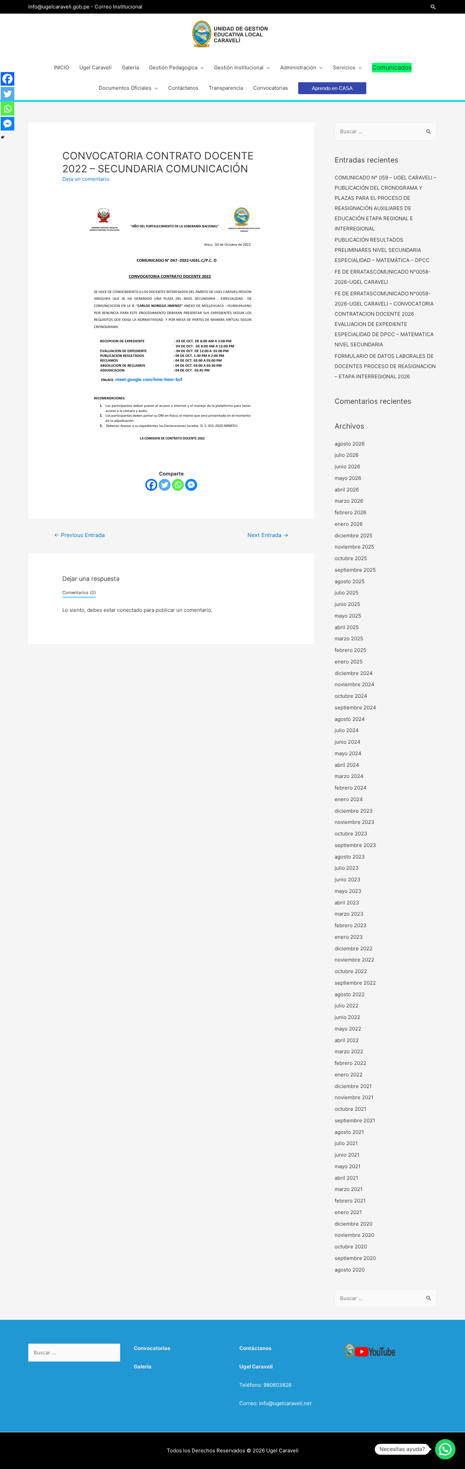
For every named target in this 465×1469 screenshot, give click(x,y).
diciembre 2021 (353, 1086)
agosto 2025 (350, 581)
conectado (129, 610)
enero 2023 (349, 937)
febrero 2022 (350, 1063)
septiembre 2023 (355, 845)
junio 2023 (347, 879)
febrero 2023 (351, 925)
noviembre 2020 (354, 1235)
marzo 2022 (349, 1051)
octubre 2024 (351, 696)
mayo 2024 (348, 753)
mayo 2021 (347, 1166)
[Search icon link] (433, 7)
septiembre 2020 (355, 1258)
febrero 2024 (351, 787)
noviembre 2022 (354, 959)
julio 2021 (346, 1143)
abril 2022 (347, 1040)
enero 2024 (349, 799)
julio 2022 (346, 1005)
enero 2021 (348, 1212)
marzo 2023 (349, 914)
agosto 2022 (350, 994)
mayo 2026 (348, 478)
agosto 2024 (350, 719)
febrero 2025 (350, 650)
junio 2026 (347, 466)
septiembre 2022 (355, 983)
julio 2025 (346, 592)
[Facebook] (151, 485)
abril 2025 (347, 627)
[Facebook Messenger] (191, 485)
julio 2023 (347, 868)
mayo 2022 (348, 1028)
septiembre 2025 (355, 570)
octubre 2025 (351, 558)
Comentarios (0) (79, 592)
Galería (142, 1366)
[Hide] (2, 137)
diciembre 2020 (353, 1224)
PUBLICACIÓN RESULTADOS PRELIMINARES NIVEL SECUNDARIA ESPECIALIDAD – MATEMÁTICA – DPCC (382, 250)
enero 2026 (349, 524)
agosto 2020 (350, 1269)
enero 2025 (349, 661)
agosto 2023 (350, 856)
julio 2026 (346, 455)
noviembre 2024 (354, 684)
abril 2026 (347, 489)
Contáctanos (255, 1348)
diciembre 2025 (353, 535)
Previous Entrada (79, 535)
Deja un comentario (85, 179)
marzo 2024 (349, 776)
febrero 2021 (350, 1200)
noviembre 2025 (354, 546)
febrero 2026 (350, 512)
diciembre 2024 (354, 673)
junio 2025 (347, 604)
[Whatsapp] (178, 485)
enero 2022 (349, 1074)
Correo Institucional (118, 6)
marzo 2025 (349, 638)
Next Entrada (267, 535)
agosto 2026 (350, 443)
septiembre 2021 (355, 1120)
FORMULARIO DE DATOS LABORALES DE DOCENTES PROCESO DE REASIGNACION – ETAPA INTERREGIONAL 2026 (385, 366)
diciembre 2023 (354, 811)
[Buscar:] (386, 131)
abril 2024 (347, 765)
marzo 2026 (349, 501)
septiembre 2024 (355, 707)
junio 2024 (347, 742)
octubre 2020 (351, 1246)
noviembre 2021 (354, 1097)
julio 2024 (347, 730)
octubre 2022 (351, 971)
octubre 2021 (350, 1109)
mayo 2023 (348, 891)
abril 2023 (347, 902)
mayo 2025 (348, 615)
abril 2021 (346, 1178)
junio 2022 (347, 1017)
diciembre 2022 (353, 948)
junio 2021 (347, 1155)
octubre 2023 (351, 833)
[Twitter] (165, 485)
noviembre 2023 (354, 822)
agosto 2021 (349, 1132)
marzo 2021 (349, 1189)
